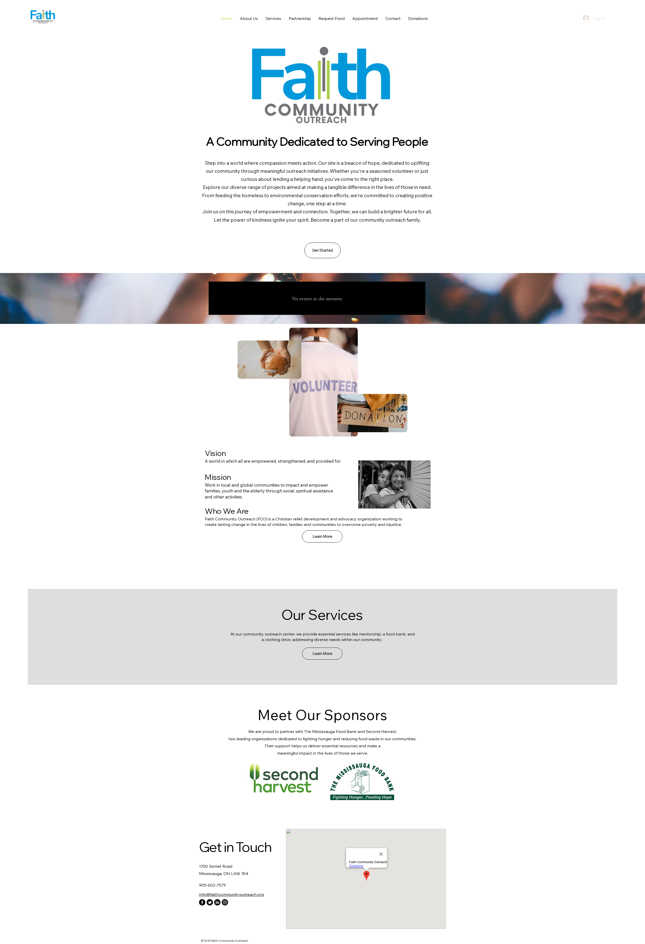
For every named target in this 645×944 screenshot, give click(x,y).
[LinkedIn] (217, 902)
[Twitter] (210, 902)
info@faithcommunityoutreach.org (231, 894)
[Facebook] (202, 902)
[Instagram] (225, 902)
